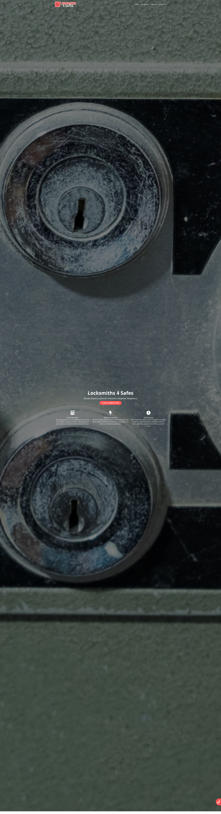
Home (137, 4)
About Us (154, 4)
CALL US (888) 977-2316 (111, 403)
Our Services (144, 4)
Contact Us (162, 4)
